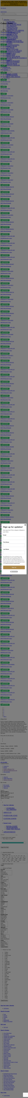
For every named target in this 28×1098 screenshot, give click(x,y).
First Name (6, 542)
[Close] (25, 525)
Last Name (6, 549)
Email (4, 535)
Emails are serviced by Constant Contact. (12, 563)
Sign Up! (14, 567)
